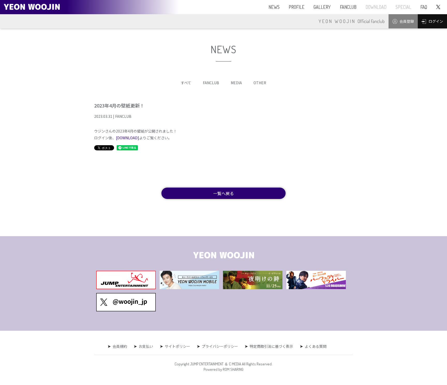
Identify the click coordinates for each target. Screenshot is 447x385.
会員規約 (120, 346)
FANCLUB (211, 82)
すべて (186, 82)
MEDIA (236, 82)
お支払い (146, 346)
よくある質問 (315, 346)
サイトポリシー (177, 346)
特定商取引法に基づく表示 (271, 346)
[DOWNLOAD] (127, 137)
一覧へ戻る (223, 193)
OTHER (260, 82)
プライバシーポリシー (220, 346)
